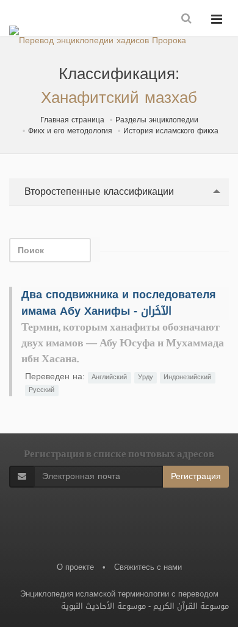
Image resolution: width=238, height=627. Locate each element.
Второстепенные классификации (97, 191)
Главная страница (72, 120)
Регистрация (196, 476)
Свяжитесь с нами (148, 567)
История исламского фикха (170, 131)
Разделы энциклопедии (156, 120)
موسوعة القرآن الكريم (191, 606)
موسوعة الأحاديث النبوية (103, 606)
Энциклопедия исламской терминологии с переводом (119, 593)
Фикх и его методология (70, 131)
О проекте (75, 567)
